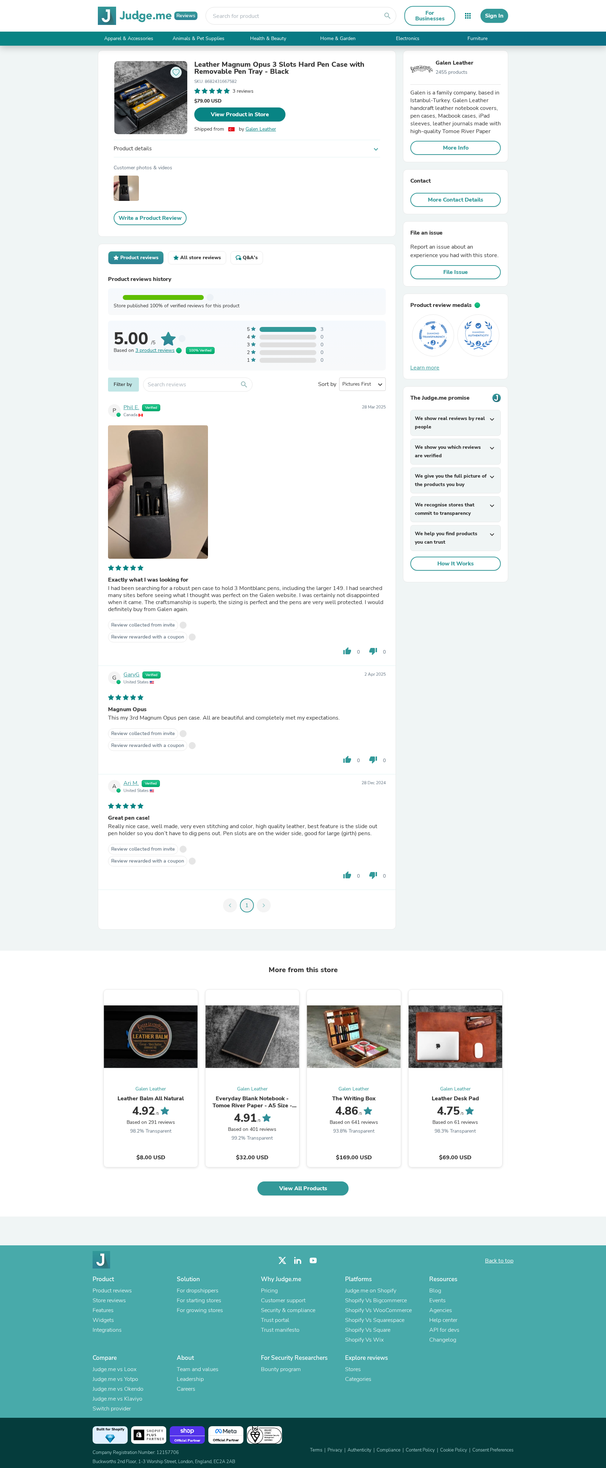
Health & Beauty (268, 38)
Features (103, 1310)
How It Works (455, 564)
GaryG (131, 675)
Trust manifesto (280, 1329)
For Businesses (430, 15)
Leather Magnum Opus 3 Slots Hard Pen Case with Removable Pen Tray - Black (279, 68)
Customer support (283, 1300)
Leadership (190, 1379)
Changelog (442, 1339)
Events (437, 1300)
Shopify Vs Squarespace (374, 1320)
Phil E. (131, 407)
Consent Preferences (492, 1450)
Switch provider (112, 1408)
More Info (456, 148)
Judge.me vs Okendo (118, 1388)
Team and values (197, 1369)
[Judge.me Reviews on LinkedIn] (298, 1260)
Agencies (440, 1310)
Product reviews (112, 1290)
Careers (186, 1388)
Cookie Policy (453, 1450)
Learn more (424, 368)
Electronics (407, 38)
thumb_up (347, 651)
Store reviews (109, 1300)
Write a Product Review (150, 218)
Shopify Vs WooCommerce (378, 1310)
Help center (443, 1320)
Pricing (269, 1290)
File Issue (455, 272)
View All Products (303, 1188)
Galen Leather (260, 129)
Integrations (107, 1329)
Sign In (494, 16)
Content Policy (420, 1450)
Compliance (388, 1450)
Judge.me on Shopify (370, 1290)
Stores (353, 1369)
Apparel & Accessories (128, 38)
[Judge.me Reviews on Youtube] (313, 1260)
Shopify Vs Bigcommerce (376, 1300)
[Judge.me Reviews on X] (282, 1260)
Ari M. (131, 783)
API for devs (444, 1329)
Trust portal (275, 1320)
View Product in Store (240, 114)
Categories (358, 1379)
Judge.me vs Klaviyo (117, 1398)
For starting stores (199, 1300)
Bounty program (281, 1369)
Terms (316, 1450)
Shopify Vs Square (367, 1329)
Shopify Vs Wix (364, 1339)
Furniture (477, 38)
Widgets (103, 1320)
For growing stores (200, 1310)
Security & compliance (288, 1310)
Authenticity (359, 1450)
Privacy (335, 1450)
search (387, 16)
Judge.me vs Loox (114, 1369)
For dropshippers (197, 1290)
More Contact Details (455, 200)
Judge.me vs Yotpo (115, 1379)
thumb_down (373, 651)
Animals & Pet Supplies (198, 38)
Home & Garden (338, 38)
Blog (435, 1290)
